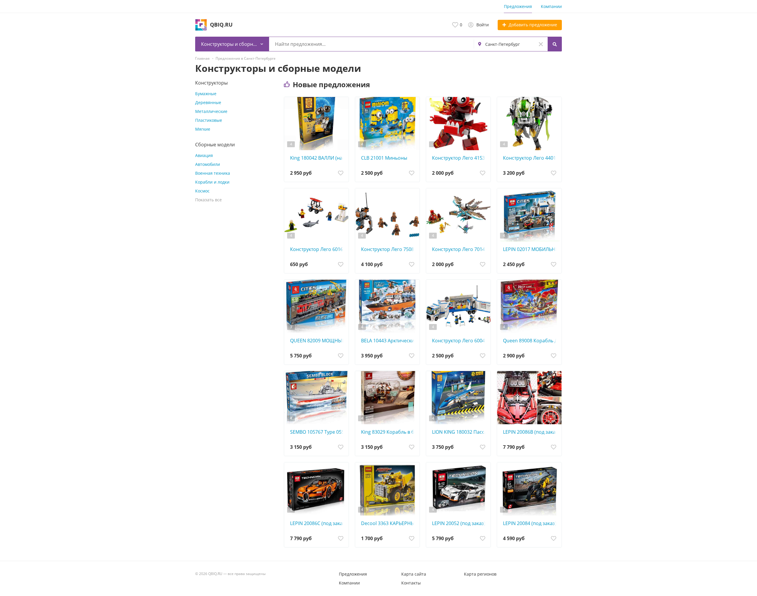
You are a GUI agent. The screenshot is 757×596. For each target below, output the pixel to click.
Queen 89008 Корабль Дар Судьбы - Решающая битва (531, 340)
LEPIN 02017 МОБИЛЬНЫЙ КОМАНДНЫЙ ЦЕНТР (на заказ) (531, 249)
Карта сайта (413, 574)
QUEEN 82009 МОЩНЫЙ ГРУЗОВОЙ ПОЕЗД (318, 340)
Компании (551, 6)
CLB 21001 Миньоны (384, 158)
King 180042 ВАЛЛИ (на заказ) (318, 158)
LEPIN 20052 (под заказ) (459, 523)
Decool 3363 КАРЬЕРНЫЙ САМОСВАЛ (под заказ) (389, 523)
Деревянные (208, 102)
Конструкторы (211, 83)
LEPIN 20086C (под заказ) (318, 523)
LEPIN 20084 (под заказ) (530, 523)
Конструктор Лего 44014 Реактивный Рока (531, 158)
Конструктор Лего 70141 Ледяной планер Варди (460, 249)
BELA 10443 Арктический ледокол (389, 340)
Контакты (411, 583)
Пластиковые (208, 120)
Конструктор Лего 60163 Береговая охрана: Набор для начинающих (318, 249)
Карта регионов (480, 574)
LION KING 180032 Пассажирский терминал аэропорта (460, 432)
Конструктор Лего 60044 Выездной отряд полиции (460, 340)
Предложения (518, 6)
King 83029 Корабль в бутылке (389, 432)
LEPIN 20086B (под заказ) (531, 432)
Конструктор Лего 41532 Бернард (460, 158)
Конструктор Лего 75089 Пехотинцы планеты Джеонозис (389, 249)
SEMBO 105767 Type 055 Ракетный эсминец (318, 432)
